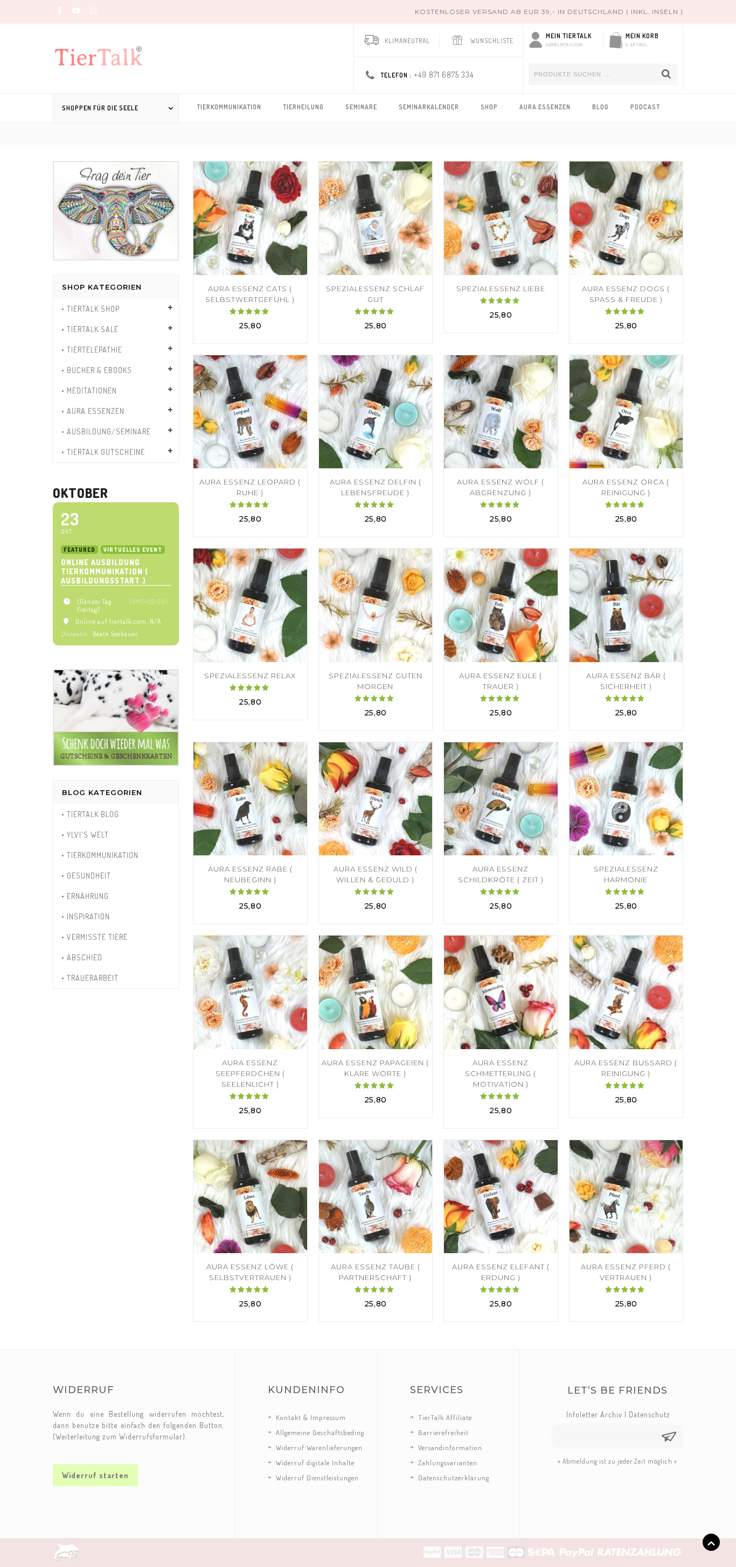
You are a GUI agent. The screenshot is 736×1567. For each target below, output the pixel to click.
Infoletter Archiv (594, 1414)
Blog (600, 107)
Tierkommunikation (229, 107)
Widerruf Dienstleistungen (317, 1477)
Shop (489, 107)
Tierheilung (303, 107)
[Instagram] (93, 10)
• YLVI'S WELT (85, 834)
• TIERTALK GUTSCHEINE (103, 451)
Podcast (645, 107)
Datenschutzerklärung (453, 1477)
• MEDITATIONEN (89, 390)
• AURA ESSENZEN (92, 411)
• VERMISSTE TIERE (94, 936)
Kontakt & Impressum (311, 1417)
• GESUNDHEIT (86, 875)
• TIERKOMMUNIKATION (99, 855)
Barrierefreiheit (443, 1432)
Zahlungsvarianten (447, 1462)
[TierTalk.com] (107, 53)
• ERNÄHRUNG (85, 896)
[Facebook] (60, 10)
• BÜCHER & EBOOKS (96, 370)
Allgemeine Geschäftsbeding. (321, 1432)
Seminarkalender (429, 107)
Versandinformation (450, 1447)
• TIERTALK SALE (90, 329)
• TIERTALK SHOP (90, 308)
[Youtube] (77, 10)
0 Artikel (637, 44)
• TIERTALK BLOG (90, 814)
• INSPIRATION (85, 916)
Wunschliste (491, 41)
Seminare (361, 107)
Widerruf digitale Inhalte (315, 1462)
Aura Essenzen (545, 107)
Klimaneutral (407, 41)
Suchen (666, 74)
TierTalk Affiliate (445, 1417)
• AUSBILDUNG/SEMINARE (106, 431)
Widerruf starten (95, 1475)
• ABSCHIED (81, 957)
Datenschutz (649, 1414)
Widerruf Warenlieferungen (319, 1447)
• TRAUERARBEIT (90, 977)
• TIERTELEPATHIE (91, 349)
